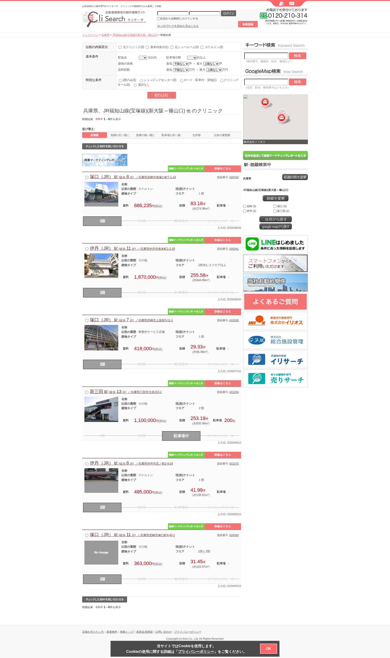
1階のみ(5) (130, 80)
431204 (234, 392)
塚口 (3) (282, 206)
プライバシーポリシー (187, 631)
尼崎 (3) (251, 206)
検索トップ (127, 631)
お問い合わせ (163, 631)
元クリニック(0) (133, 47)
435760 (234, 177)
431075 (234, 463)
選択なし (143, 84)
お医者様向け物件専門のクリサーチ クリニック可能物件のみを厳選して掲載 (121, 6)
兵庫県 (105, 35)
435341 (234, 248)
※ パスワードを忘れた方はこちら (178, 26)
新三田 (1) (283, 211)
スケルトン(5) (214, 47)
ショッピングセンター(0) (161, 80)
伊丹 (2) (251, 211)
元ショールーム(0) (187, 47)
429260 (234, 535)
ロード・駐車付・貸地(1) (201, 80)
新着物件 (112, 631)
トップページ (90, 35)
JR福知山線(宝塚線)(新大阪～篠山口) (134, 35)
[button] (283, 119)
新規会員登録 (144, 631)
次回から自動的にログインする (179, 18)
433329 (234, 320)
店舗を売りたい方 (93, 631)
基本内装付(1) (159, 47)
